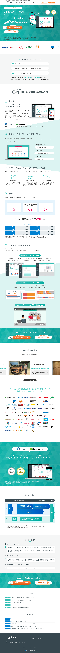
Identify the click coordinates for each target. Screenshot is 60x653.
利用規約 (24, 647)
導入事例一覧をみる (30, 380)
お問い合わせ (35, 647)
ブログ (25, 2)
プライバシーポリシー (29, 647)
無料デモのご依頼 (40, 638)
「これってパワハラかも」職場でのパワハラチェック (20, 605)
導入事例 (16, 2)
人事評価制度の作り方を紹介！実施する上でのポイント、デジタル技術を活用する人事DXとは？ (27, 628)
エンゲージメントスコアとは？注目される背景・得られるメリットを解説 (23, 626)
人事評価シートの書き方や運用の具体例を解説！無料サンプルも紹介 (23, 597)
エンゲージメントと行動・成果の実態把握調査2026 (20, 607)
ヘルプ (38, 2)
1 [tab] (28, 377)
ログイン (34, 2)
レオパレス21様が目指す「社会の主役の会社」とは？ (20, 621)
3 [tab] (31, 377)
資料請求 (39, 636)
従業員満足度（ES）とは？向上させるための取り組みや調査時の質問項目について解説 (26, 623)
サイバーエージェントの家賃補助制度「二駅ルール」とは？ (21, 600)
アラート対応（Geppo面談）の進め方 (17, 602)
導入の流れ (20, 2)
